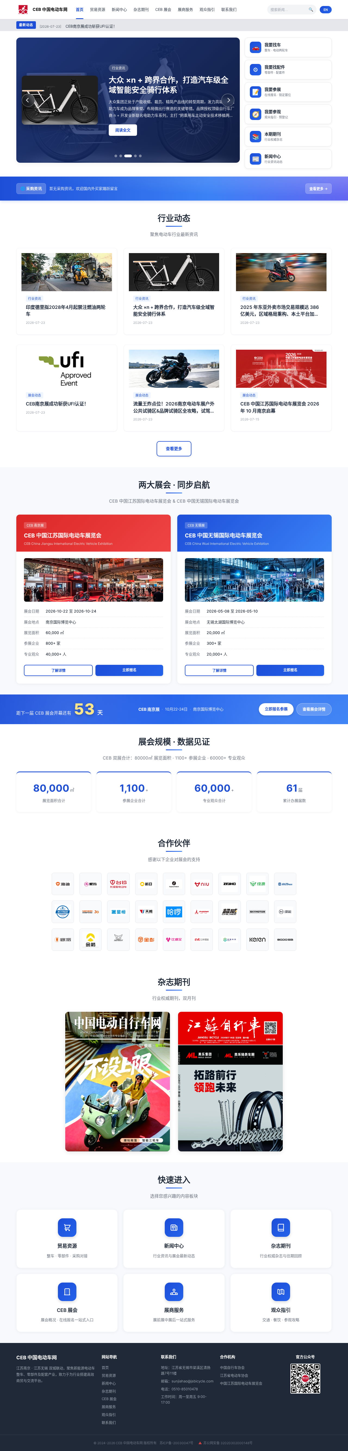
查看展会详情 (314, 709)
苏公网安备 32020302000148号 (228, 1443)
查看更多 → (318, 188)
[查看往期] (117, 1081)
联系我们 (229, 9)
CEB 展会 (163, 9)
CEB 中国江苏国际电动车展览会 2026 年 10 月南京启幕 (112, 26)
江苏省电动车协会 (234, 1375)
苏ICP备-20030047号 (176, 1443)
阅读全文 (122, 135)
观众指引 (207, 9)
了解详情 (58, 670)
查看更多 (174, 448)
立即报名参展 (276, 708)
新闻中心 (119, 9)
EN (326, 10)
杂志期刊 (141, 9)
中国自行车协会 (232, 1367)
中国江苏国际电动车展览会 (241, 1383)
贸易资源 (97, 9)
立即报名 (129, 670)
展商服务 (185, 9)
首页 (79, 9)
